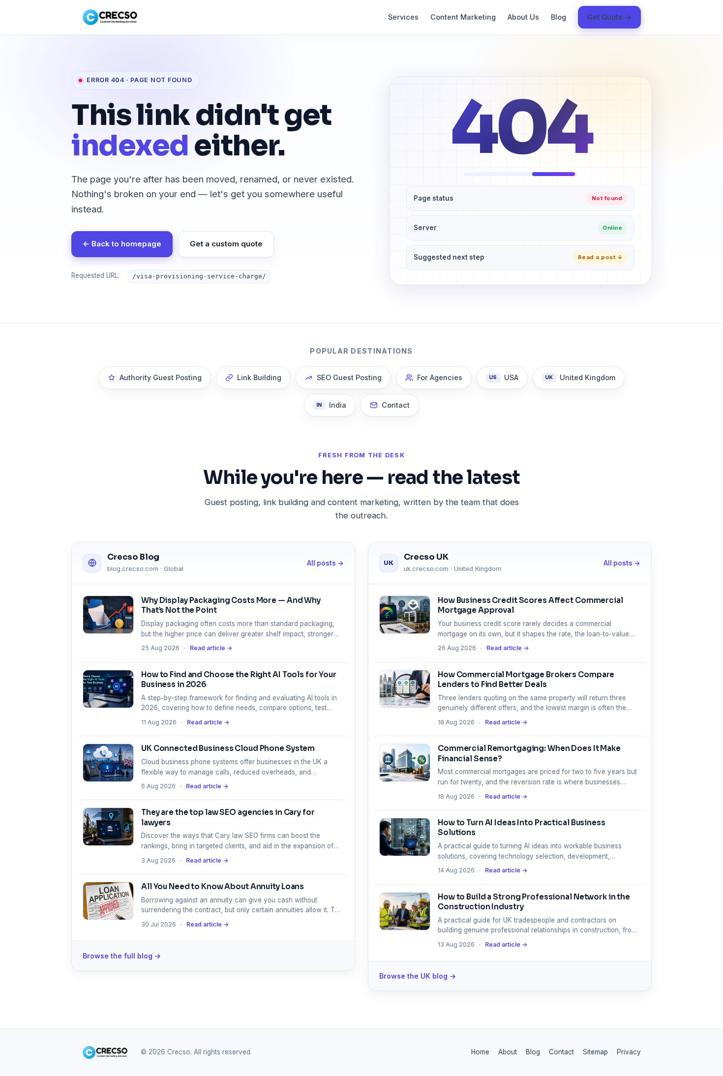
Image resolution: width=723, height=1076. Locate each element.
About (507, 1052)
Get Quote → (609, 17)
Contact (396, 405)
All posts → (325, 563)
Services (403, 17)
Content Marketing (463, 17)
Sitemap (595, 1052)
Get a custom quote (226, 243)
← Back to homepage (122, 243)
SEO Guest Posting (349, 377)
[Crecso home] (110, 17)
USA (503, 377)
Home (480, 1052)
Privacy (629, 1052)
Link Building (259, 377)
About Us (523, 17)
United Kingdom (580, 377)
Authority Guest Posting (161, 377)
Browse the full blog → (122, 956)
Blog (558, 17)
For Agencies (439, 377)
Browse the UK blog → (417, 976)
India (331, 405)
